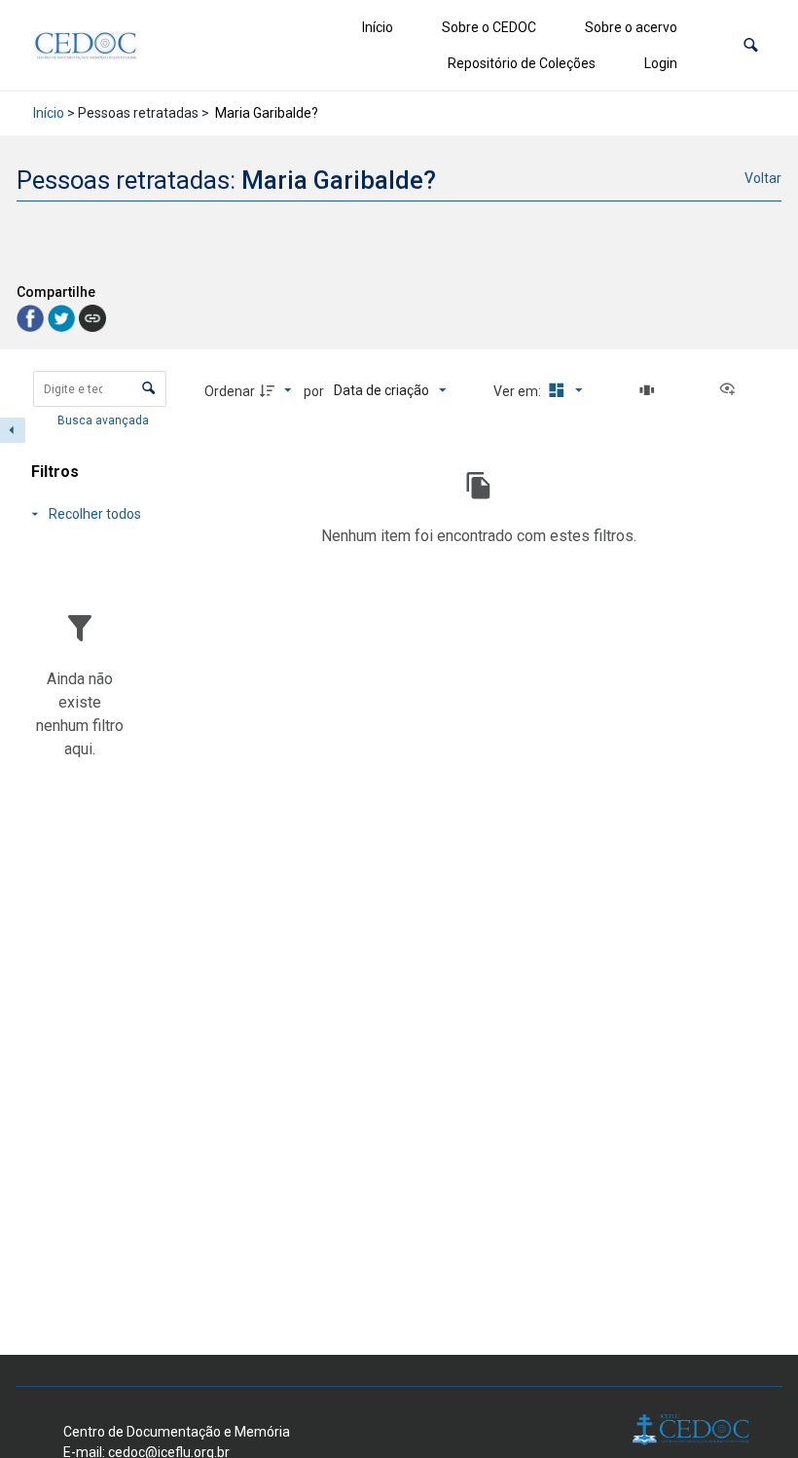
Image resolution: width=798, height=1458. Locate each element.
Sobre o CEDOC (489, 27)
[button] (751, 45)
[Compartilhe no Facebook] (32, 317)
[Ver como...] (731, 390)
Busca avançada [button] (104, 420)
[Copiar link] (92, 318)
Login (660, 63)
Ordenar (229, 391)
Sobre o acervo (631, 27)
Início (377, 27)
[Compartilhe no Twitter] (63, 317)
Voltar (762, 178)
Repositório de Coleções (522, 63)
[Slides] (650, 390)
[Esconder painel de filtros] (12, 430)
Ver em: (518, 391)
